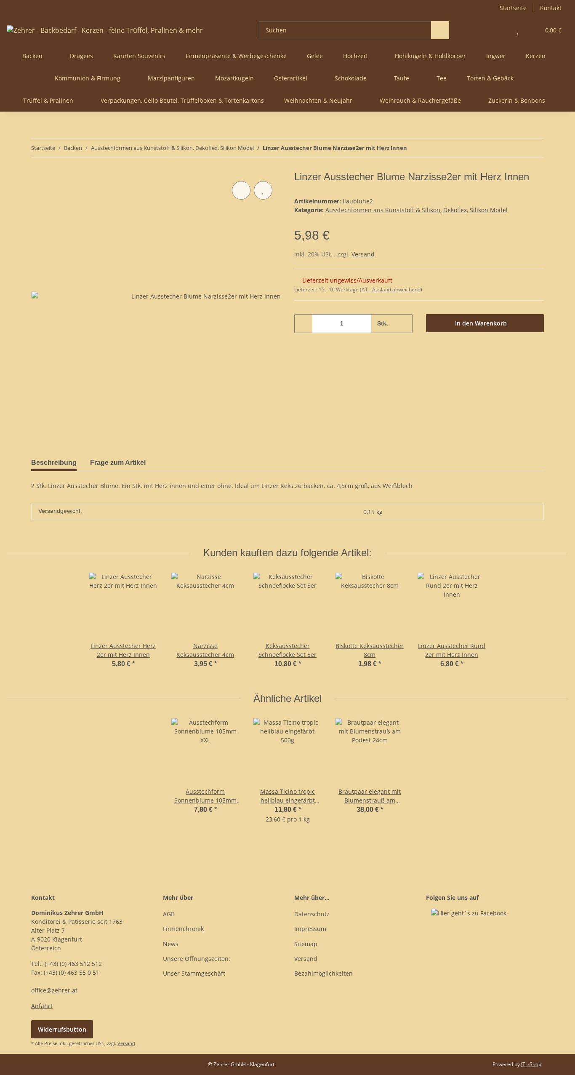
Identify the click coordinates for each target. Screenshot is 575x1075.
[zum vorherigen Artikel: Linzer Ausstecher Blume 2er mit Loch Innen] (517, 148)
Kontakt (551, 8)
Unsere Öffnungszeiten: (196, 959)
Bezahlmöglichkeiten (323, 973)
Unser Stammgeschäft (194, 973)
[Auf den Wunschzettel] (263, 190)
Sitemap (305, 944)
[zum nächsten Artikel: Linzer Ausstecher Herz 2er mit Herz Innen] (535, 148)
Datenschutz (312, 914)
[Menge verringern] (304, 324)
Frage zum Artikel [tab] (118, 462)
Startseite (513, 8)
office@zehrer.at (54, 990)
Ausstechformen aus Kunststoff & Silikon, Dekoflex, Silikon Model (416, 210)
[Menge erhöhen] (403, 324)
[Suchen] (440, 30)
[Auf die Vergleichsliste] (241, 190)
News (170, 944)
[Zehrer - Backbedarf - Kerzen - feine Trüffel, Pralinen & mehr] (105, 30)
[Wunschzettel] (517, 30)
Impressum (310, 929)
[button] (501, 30)
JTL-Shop (531, 1064)
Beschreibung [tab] (54, 462)
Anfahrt (42, 1006)
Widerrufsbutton (62, 1029)
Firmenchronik (183, 929)
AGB (169, 914)
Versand (363, 254)
